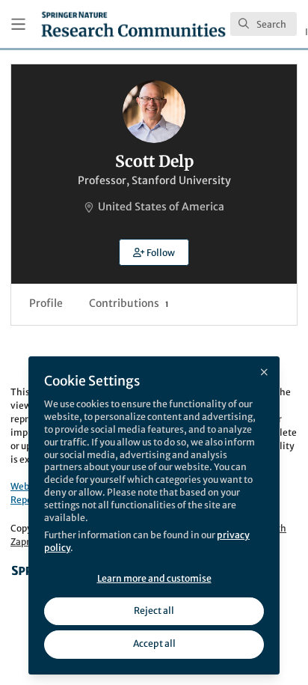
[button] (154, 252)
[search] (263, 24)
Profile (46, 303)
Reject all (154, 610)
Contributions (128, 303)
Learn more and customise (154, 578)
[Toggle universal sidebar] (18, 24)
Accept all (154, 643)
